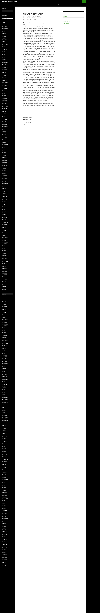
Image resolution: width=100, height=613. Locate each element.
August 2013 (4, 263)
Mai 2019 (4, 150)
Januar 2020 (4, 137)
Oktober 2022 (4, 85)
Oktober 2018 (4, 162)
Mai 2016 (4, 209)
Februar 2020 (4, 136)
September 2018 (5, 163)
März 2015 (4, 232)
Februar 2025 (4, 39)
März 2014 (4, 528)
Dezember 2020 (5, 121)
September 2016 (5, 203)
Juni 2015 (4, 227)
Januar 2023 (4, 80)
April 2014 (4, 250)
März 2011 (4, 287)
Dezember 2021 (5, 101)
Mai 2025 (4, 34)
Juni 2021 (4, 111)
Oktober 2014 (4, 240)
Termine (54, 4)
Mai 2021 (4, 113)
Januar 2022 (4, 100)
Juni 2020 (4, 131)
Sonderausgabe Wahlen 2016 (31, 4)
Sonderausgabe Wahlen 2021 (45, 4)
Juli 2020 (3, 129)
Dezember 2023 (5, 62)
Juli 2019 (3, 147)
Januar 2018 (4, 176)
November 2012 (5, 271)
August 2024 (4, 49)
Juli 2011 (3, 284)
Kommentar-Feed (66, 21)
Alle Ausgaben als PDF (74, 4)
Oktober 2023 (4, 65)
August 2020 (4, 127)
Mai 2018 (4, 170)
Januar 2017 (4, 196)
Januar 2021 (4, 119)
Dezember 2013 (5, 256)
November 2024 (5, 44)
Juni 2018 (4, 168)
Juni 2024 (4, 52)
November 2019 (5, 141)
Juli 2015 (3, 225)
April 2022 (4, 95)
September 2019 (5, 144)
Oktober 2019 (4, 142)
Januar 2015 (4, 235)
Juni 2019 (4, 149)
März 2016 (4, 212)
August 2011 (4, 559)
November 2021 (5, 103)
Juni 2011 (4, 286)
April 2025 (4, 36)
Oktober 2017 (4, 181)
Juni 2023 (4, 72)
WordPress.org (66, 23)
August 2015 (4, 224)
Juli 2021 (3, 386)
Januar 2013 (4, 268)
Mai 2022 (4, 93)
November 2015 (5, 219)
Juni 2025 (4, 33)
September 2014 (5, 242)
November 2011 (5, 281)
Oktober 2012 (4, 273)
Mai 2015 (4, 229)
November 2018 (5, 160)
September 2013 (5, 261)
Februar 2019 (4, 155)
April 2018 (4, 172)
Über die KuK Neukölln (63, 4)
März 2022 (4, 96)
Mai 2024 (4, 54)
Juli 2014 (3, 245)
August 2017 (4, 185)
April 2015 (4, 230)
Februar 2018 (4, 175)
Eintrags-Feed (66, 18)
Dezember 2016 (5, 198)
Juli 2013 (3, 265)
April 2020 (4, 132)
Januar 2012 (4, 279)
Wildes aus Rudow (27, 118)
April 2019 (4, 152)
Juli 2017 (3, 186)
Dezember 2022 (5, 82)
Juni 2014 (4, 247)
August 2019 (4, 145)
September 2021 (5, 106)
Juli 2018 (3, 167)
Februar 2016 (4, 214)
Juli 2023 (3, 70)
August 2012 (4, 274)
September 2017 (5, 183)
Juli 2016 (3, 206)
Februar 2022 (4, 98)
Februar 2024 (4, 59)
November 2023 (5, 64)
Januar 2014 (4, 255)
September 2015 (5, 222)
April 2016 (4, 211)
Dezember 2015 (5, 217)
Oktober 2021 (4, 105)
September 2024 (5, 324)
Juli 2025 (3, 31)
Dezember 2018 (5, 435)
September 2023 (5, 67)
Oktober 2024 (4, 46)
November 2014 (5, 238)
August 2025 (4, 30)
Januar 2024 (4, 61)
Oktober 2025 (4, 26)
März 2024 (4, 57)
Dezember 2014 (5, 237)
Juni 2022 (4, 92)
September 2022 (5, 87)
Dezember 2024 (5, 43)
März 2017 (4, 193)
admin (35, 19)
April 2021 (4, 114)
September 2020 (5, 126)
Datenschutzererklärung (18, 4)
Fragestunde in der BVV (28, 123)
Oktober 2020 (4, 124)
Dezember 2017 (5, 178)
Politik (24, 11)
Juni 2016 (4, 207)
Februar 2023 (4, 355)
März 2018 (4, 173)
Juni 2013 (4, 266)
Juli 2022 (3, 90)
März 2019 (4, 154)
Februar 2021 (4, 118)
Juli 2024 (3, 51)
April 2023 (4, 75)
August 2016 (4, 204)
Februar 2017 (4, 194)
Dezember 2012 (5, 269)
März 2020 (4, 134)
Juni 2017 (4, 188)
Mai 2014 (4, 248)
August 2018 (4, 165)
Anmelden (65, 16)
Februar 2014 (4, 253)
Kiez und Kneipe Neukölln (9, 1)
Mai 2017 (4, 466)
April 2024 (4, 56)
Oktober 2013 (4, 260)
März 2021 (4, 116)
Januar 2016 (4, 216)
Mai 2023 (4, 74)
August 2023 (4, 69)
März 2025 (4, 38)
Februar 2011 (4, 289)
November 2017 (5, 180)
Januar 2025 (4, 41)
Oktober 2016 (4, 201)
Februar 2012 (4, 278)
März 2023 (4, 77)
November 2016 (5, 199)
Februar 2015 (4, 234)
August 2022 (4, 88)
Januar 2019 (4, 157)
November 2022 (5, 83)
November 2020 (5, 123)
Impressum (82, 4)
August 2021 (4, 108)
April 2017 (4, 191)
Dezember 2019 (5, 139)
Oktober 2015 (4, 497)
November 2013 (5, 258)
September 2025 (5, 28)
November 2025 (5, 25)
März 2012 (4, 276)
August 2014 (4, 243)
